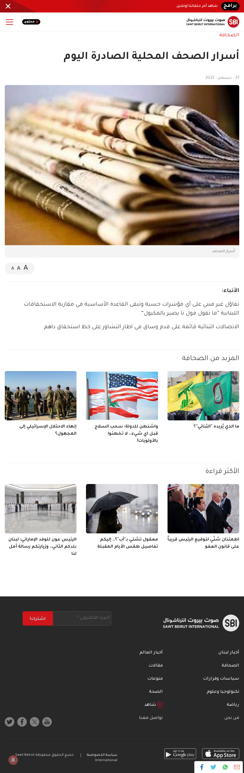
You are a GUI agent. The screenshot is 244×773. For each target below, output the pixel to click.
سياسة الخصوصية (102, 755)
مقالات (155, 666)
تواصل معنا (151, 718)
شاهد (150, 705)
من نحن (231, 718)
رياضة (233, 705)
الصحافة (229, 35)
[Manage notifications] (13, 760)
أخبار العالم (151, 653)
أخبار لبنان (228, 653)
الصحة (156, 692)
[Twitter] (213, 767)
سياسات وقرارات (221, 679)
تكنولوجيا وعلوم (223, 692)
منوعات (155, 679)
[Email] (237, 767)
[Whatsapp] (225, 767)
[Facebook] (202, 767)
